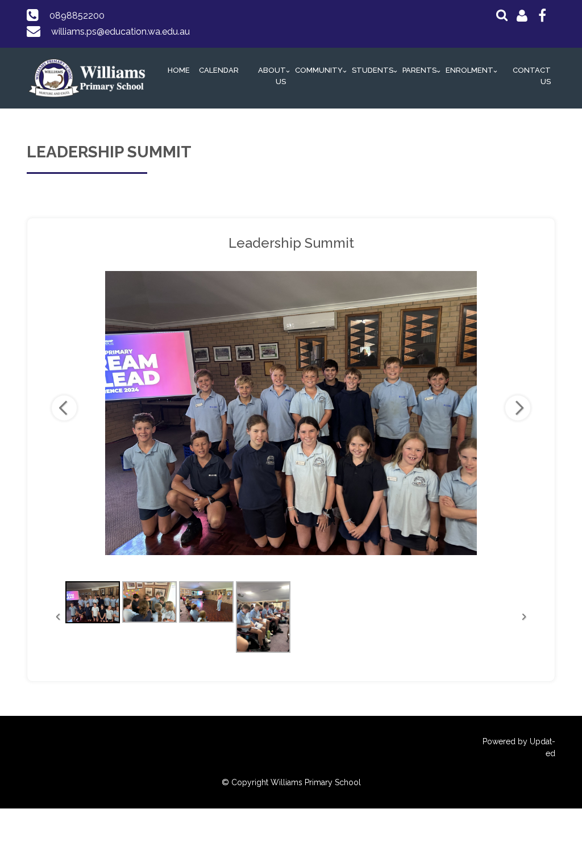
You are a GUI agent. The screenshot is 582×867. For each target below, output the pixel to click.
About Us (272, 76)
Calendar (219, 70)
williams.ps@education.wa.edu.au (120, 31)
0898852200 (77, 15)
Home (179, 70)
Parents (419, 70)
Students (372, 70)
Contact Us (532, 76)
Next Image (517, 407)
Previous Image (64, 407)
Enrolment (469, 70)
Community (319, 70)
